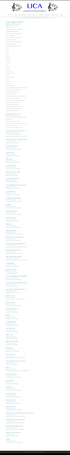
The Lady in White (11, 165)
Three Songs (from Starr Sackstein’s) (16, 185)
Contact (61, 14)
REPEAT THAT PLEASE (12, 341)
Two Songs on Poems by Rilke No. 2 (16, 289)
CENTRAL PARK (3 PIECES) (13, 432)
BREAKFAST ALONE (11, 270)
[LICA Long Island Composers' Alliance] (35, 6)
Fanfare (8, 367)
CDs (36, 14)
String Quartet (10, 263)
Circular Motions (10, 191)
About (12, 14)
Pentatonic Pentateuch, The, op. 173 (16, 131)
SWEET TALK (9, 335)
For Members (47, 14)
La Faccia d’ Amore (11, 393)
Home (8, 14)
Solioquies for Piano (11, 309)
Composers (41, 14)
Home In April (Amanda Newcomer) (16, 243)
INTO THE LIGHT (10, 354)
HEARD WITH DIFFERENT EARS (14, 426)
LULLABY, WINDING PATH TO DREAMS (16, 276)
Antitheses (9, 387)
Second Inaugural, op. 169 (13, 114)
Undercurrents (10, 296)
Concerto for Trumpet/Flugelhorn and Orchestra (19, 413)
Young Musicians (54, 14)
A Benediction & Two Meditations (15, 419)
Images (8, 439)
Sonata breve (9, 380)
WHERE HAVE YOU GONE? (13, 172)
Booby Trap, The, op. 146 (13, 24)
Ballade (8, 315)
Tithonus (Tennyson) (12, 146)
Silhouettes (9, 159)
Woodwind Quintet (11, 230)
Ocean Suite (9, 348)
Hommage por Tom (11, 374)
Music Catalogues (31, 14)
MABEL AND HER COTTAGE (13, 250)
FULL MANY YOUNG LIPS (12, 178)
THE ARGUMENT (10, 328)
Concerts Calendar (22, 14)
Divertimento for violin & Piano (14, 237)
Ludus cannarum (10, 217)
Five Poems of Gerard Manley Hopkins (16, 283)
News (16, 14)
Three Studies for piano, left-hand (15, 361)
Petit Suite (9, 224)
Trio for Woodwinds (11, 211)
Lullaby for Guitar (11, 406)
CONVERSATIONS (10, 322)
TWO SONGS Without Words (14, 256)
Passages (8, 204)
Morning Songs (10, 302)
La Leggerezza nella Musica (13, 198)
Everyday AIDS (10, 152)
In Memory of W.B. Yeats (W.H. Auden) (16, 139)
